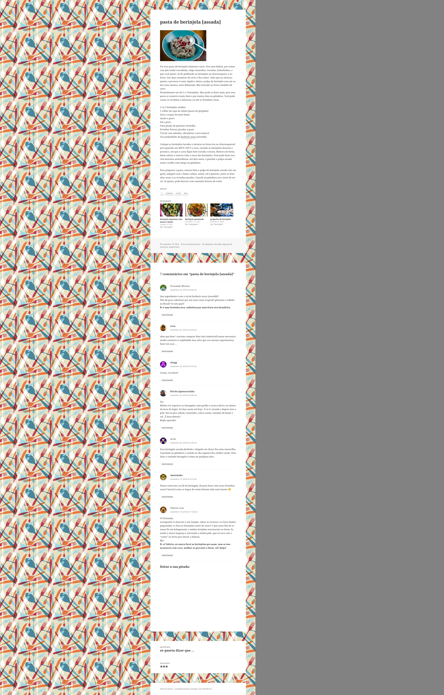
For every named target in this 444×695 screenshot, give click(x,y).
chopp (173, 362)
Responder (167, 315)
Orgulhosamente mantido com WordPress (193, 689)
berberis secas (188, 136)
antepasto (208, 244)
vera (172, 326)
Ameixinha (176, 475)
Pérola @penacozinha (182, 391)
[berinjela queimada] (196, 210)
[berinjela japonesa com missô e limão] (171, 210)
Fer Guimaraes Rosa (191, 244)
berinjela (218, 244)
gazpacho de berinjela (220, 219)
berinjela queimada (194, 219)
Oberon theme (166, 689)
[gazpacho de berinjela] (221, 210)
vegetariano (174, 247)
